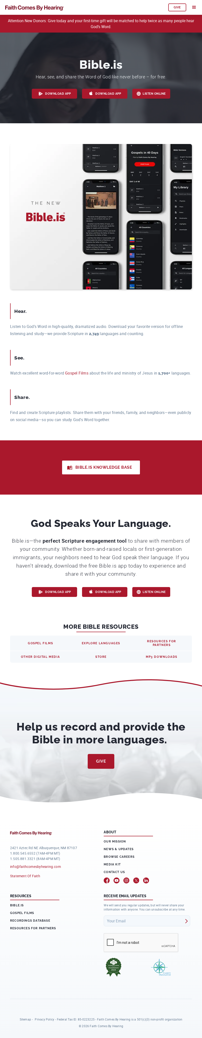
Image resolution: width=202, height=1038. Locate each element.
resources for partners (161, 643)
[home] (84, 7)
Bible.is (17, 905)
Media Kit (112, 864)
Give (101, 761)
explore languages (101, 643)
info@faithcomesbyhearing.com (35, 866)
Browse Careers (119, 857)
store (101, 657)
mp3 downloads (161, 657)
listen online (154, 93)
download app (58, 93)
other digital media (40, 657)
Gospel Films (76, 373)
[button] (194, 7)
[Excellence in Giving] (113, 967)
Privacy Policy (44, 1019)
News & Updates (119, 849)
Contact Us (114, 872)
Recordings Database (30, 920)
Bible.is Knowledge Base (103, 467)
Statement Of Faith (25, 876)
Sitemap (25, 1019)
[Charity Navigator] (161, 967)
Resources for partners (33, 928)
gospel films (40, 643)
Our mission (115, 841)
